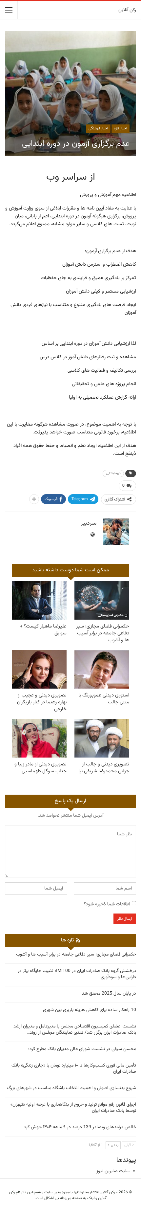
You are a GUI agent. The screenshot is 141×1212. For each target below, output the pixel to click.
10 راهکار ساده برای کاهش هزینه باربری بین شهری (89, 1010)
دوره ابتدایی (113, 473)
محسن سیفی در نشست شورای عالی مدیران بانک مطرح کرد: (82, 1049)
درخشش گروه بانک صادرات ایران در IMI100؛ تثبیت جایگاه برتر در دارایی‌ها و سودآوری (77, 974)
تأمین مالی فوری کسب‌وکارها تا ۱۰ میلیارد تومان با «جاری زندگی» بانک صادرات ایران (73, 1068)
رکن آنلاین (127, 10)
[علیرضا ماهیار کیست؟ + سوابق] (39, 600)
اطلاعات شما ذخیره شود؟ (107, 904)
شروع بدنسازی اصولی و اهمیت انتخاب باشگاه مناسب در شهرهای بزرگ (71, 1088)
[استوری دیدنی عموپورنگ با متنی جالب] (101, 669)
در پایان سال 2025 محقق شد (109, 993)
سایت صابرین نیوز (113, 1171)
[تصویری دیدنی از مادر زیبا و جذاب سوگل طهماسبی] (39, 738)
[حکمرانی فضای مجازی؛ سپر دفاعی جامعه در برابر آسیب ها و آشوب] (101, 600)
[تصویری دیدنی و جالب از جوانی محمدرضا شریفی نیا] (101, 738)
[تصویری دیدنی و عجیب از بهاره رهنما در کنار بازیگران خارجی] (39, 669)
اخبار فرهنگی (98, 128)
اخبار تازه (120, 128)
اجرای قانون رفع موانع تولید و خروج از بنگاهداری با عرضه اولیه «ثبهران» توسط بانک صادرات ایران (73, 1107)
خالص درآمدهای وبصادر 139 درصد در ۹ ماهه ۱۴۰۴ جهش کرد (80, 1127)
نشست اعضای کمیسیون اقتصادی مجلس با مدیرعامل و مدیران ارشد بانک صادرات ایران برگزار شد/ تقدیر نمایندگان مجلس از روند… (74, 1029)
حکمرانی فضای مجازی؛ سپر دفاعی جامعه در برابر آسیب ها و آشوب (76, 954)
